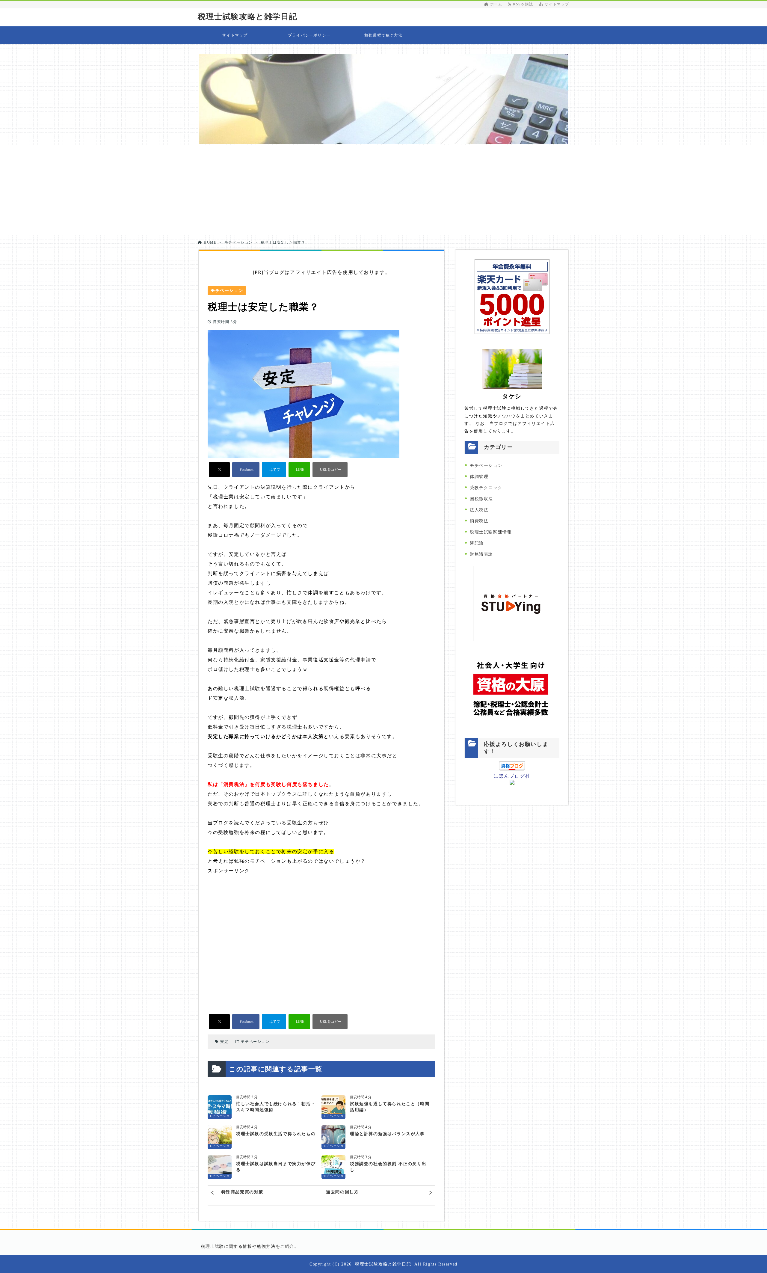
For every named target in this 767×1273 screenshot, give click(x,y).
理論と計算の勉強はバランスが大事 (387, 1134)
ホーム (495, 4)
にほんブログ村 (511, 776)
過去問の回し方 (342, 1192)
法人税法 (479, 510)
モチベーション (255, 1042)
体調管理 (479, 476)
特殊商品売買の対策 (242, 1192)
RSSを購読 (524, 4)
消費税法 (479, 521)
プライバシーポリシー (309, 35)
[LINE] (299, 469)
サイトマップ (556, 4)
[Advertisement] (383, 190)
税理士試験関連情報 (491, 532)
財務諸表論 (481, 554)
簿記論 (477, 543)
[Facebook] (246, 469)
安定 (224, 1042)
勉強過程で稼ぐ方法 (383, 35)
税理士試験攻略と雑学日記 (247, 16)
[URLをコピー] (330, 469)
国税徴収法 (481, 499)
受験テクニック (486, 487)
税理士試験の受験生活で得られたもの (275, 1134)
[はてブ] (274, 469)
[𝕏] (219, 469)
